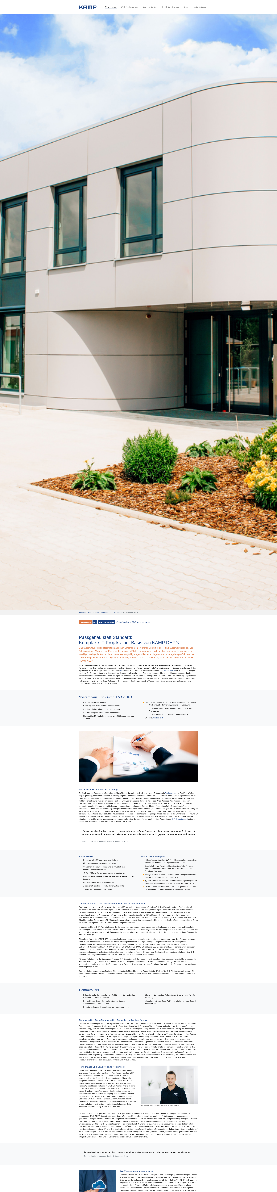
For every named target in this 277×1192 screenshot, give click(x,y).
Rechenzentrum (171, 793)
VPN (122, 670)
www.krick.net (157, 718)
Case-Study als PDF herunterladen (133, 622)
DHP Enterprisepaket (180, 819)
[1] (89, 7)
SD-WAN (165, 670)
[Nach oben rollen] (272, 1187)
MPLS (172, 670)
